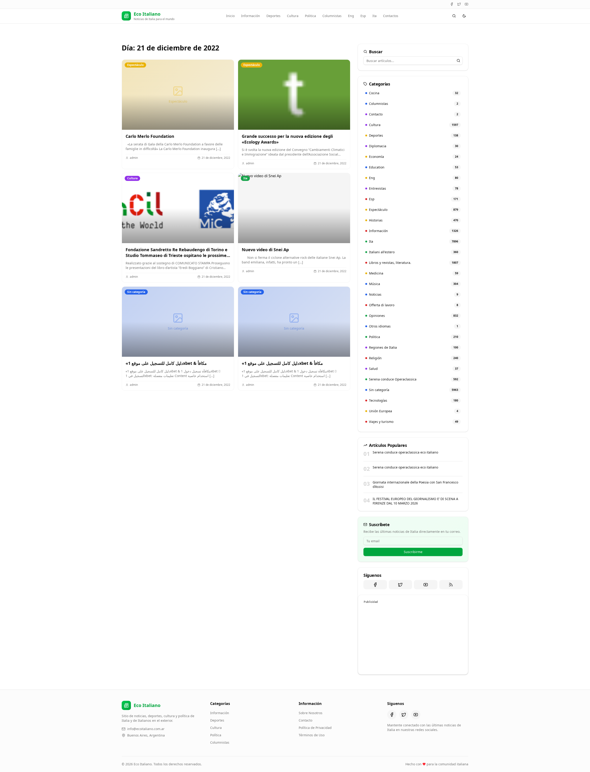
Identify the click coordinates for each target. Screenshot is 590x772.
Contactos (390, 16)
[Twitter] (459, 4)
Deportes (273, 16)
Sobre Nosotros (310, 713)
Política (215, 735)
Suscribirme (413, 552)
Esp (363, 16)
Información (250, 16)
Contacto (305, 720)
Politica (310, 16)
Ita (374, 16)
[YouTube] (466, 4)
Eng (351, 16)
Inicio (230, 16)
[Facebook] (452, 4)
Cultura (292, 16)
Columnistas (332, 16)
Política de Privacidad (315, 727)
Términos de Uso (311, 735)
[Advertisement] (413, 638)
